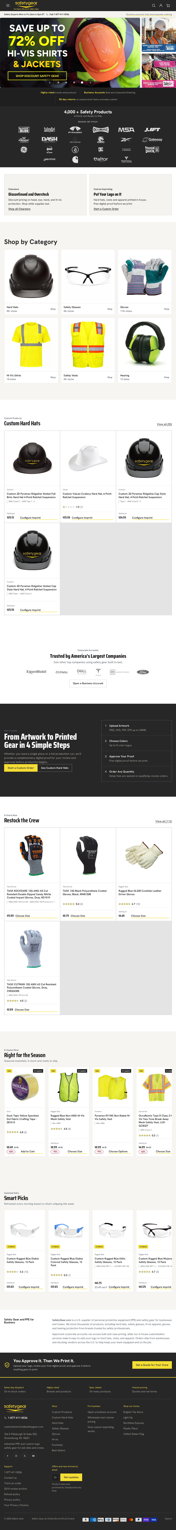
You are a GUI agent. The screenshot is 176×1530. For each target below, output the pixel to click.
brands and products (58, 92)
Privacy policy (12, 1499)
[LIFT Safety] (152, 129)
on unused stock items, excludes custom (88, 99)
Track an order (12, 1483)
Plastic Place (130, 1428)
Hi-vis (55, 1439)
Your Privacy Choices (16, 1505)
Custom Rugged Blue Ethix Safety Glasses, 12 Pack (110, 1260)
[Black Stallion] (101, 139)
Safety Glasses (60, 1428)
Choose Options (118, 1151)
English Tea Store (133, 1412)
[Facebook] (7, 1455)
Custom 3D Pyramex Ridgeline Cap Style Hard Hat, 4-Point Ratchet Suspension (142, 495)
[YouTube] (33, 1455)
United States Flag (133, 1434)
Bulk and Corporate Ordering (109, 92)
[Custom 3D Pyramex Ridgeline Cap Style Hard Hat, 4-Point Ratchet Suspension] (144, 458)
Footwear (57, 1445)
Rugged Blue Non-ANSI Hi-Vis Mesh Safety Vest (67, 1117)
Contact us (10, 1477)
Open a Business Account (88, 683)
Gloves (56, 1434)
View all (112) (163, 821)
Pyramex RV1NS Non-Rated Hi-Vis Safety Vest (112, 1117)
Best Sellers (58, 1450)
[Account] (161, 5)
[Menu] (8, 5)
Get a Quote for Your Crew (152, 1365)
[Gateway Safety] (152, 139)
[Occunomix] (101, 129)
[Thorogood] (24, 139)
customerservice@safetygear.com (23, 1426)
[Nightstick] (50, 159)
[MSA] (126, 129)
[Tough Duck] (152, 149)
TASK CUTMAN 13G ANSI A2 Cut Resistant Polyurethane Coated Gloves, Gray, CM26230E (31, 988)
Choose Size (22, 916)
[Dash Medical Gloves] (50, 139)
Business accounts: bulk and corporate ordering (149, 14)
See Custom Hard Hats (54, 768)
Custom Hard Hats (62, 1417)
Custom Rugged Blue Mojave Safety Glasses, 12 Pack (155, 1260)
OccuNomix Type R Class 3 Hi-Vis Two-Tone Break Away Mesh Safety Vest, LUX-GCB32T (156, 1120)
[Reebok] (126, 139)
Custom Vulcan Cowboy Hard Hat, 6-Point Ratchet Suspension (87, 495)
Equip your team (20, 81)
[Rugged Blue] (24, 129)
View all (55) (164, 424)
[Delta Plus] (75, 139)
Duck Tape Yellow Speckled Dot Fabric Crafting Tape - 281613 (23, 1119)
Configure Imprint (30, 517)
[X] (24, 1455)
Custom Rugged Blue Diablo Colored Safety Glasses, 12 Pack (67, 1262)
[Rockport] (126, 149)
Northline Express (133, 1423)
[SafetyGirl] (50, 129)
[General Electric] (24, 149)
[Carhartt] (75, 159)
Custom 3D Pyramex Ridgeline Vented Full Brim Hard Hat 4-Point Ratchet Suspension (31, 495)
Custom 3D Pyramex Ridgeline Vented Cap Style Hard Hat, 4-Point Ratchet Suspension (32, 587)
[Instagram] (16, 1455)
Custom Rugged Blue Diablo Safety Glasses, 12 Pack (23, 1260)
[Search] (153, 5)
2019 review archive (15, 1488)
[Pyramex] (75, 129)
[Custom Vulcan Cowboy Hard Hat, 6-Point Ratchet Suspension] (88, 458)
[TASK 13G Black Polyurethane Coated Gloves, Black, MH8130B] (88, 855)
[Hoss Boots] (50, 149)
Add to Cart (28, 1151)
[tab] (58, 82)
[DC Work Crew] (101, 149)
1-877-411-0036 (18, 1418)
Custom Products (62, 1412)
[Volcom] (75, 149)
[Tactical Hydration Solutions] (126, 159)
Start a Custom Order (21, 768)
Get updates (71, 1477)
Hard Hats (57, 1423)
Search (168, 1518)
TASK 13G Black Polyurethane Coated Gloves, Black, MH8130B (85, 892)
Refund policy (12, 1494)
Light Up (128, 1417)
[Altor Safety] (101, 159)
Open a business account (102, 1412)
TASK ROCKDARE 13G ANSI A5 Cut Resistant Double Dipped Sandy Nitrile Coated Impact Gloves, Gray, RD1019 (29, 894)
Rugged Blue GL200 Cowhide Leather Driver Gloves (140, 892)
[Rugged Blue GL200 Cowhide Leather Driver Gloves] (144, 855)
